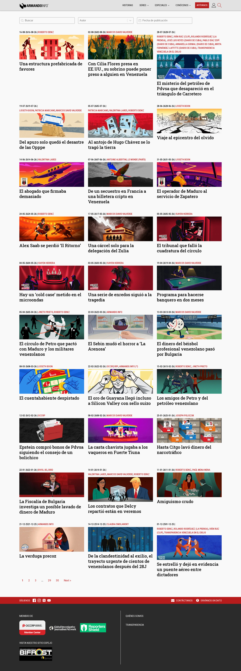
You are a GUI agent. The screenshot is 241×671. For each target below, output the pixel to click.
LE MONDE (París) (137, 159)
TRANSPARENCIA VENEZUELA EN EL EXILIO (185, 532)
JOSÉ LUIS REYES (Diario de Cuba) (184, 40)
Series (143, 5)
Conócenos (182, 5)
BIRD (50, 470)
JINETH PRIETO (45, 312)
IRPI (116, 366)
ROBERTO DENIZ (46, 32)
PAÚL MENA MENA (201, 470)
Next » (67, 580)
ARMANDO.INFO (114, 312)
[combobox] (102, 20)
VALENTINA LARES (118, 110)
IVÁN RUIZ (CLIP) (182, 36)
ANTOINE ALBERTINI (117, 159)
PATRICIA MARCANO (45, 110)
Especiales (161, 5)
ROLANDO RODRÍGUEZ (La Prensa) (191, 529)
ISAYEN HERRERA (184, 214)
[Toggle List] (130, 20)
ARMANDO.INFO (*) (128, 366)
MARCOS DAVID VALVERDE (119, 32)
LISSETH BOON (26, 110)
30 (57, 580)
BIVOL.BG (42, 470)
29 (49, 580)
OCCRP (110, 366)
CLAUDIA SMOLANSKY (118, 524)
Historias (127, 5)
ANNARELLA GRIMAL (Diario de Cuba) (194, 44)
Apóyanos (202, 5)
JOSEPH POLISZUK (185, 415)
